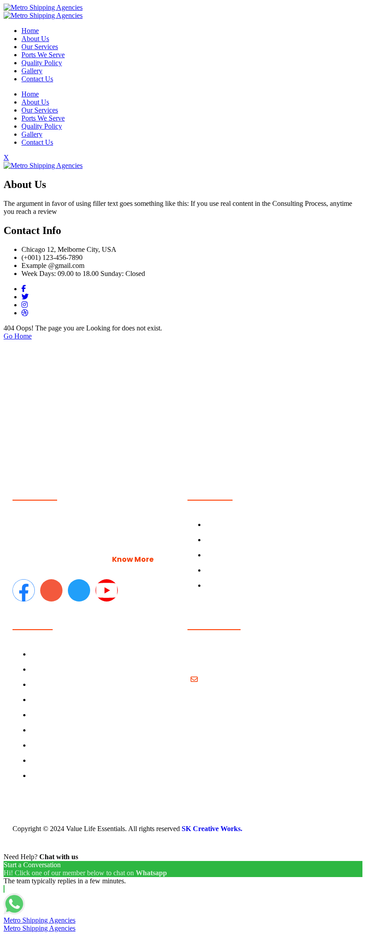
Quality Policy (41, 63)
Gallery (31, 71)
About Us (35, 38)
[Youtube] (107, 590)
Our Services (39, 46)
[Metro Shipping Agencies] (43, 7)
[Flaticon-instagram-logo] (51, 590)
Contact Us (37, 79)
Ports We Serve (43, 54)
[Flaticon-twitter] (79, 590)
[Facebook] (23, 288)
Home (30, 30)
